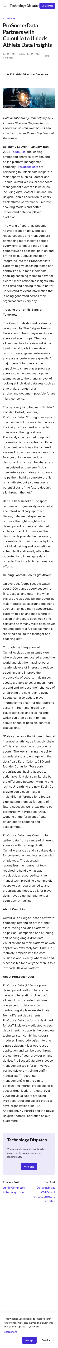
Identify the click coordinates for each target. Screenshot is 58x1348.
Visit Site (29, 1166)
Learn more (10, 1331)
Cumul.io (19, 151)
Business (9, 18)
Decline (46, 1340)
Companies (47, 5)
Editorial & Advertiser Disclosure (29, 74)
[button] (5, 5)
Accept (29, 1340)
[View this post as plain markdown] (47, 56)
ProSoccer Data (27, 166)
